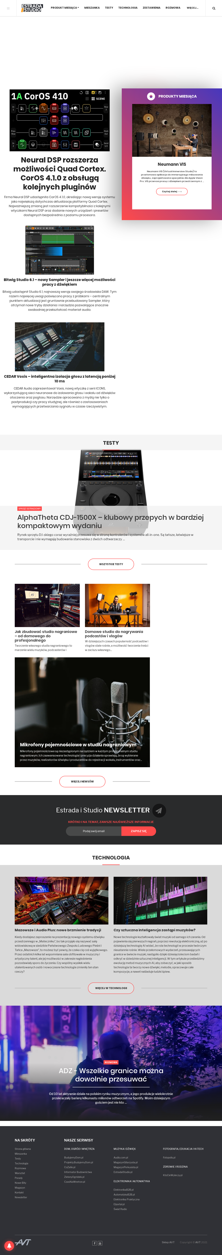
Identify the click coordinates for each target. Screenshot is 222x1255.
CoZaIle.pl (69, 1167)
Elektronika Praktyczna (127, 1199)
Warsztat (20, 1173)
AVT (198, 1242)
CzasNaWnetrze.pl (74, 1181)
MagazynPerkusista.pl (126, 1167)
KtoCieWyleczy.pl (172, 1175)
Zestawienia (151, 8)
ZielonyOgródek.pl (74, 1176)
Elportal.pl (119, 1204)
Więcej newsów (82, 781)
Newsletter (21, 1197)
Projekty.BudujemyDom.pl (78, 1162)
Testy (109, 8)
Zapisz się (139, 831)
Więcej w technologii (111, 988)
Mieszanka (92, 8)
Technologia (128, 8)
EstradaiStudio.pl (123, 1172)
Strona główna (23, 1148)
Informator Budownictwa (78, 1172)
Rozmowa (173, 8)
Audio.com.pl (121, 1157)
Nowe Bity (20, 1182)
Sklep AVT (168, 1242)
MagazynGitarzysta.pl (126, 1162)
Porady (19, 1177)
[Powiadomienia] (9, 1246)
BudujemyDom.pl (73, 1157)
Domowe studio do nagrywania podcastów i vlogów (114, 633)
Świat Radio (120, 1209)
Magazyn (20, 1187)
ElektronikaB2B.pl (124, 1189)
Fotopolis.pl (169, 1157)
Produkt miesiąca (64, 8)
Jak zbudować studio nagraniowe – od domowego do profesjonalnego (46, 636)
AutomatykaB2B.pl (124, 1194)
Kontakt (19, 1192)
